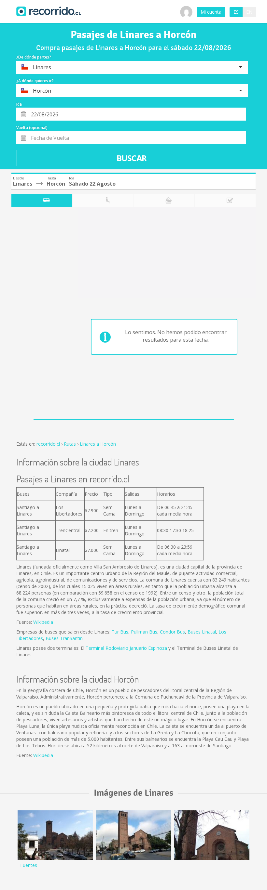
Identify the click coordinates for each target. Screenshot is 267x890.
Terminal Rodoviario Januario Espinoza (126, 648)
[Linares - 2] (133, 835)
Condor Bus (172, 632)
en (249, 12)
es (236, 12)
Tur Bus (120, 632)
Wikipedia (43, 622)
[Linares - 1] (212, 835)
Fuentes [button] (28, 865)
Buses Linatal (202, 632)
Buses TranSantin (64, 638)
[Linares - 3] (55, 835)
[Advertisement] (37, 314)
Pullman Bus (144, 632)
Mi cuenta (211, 12)
